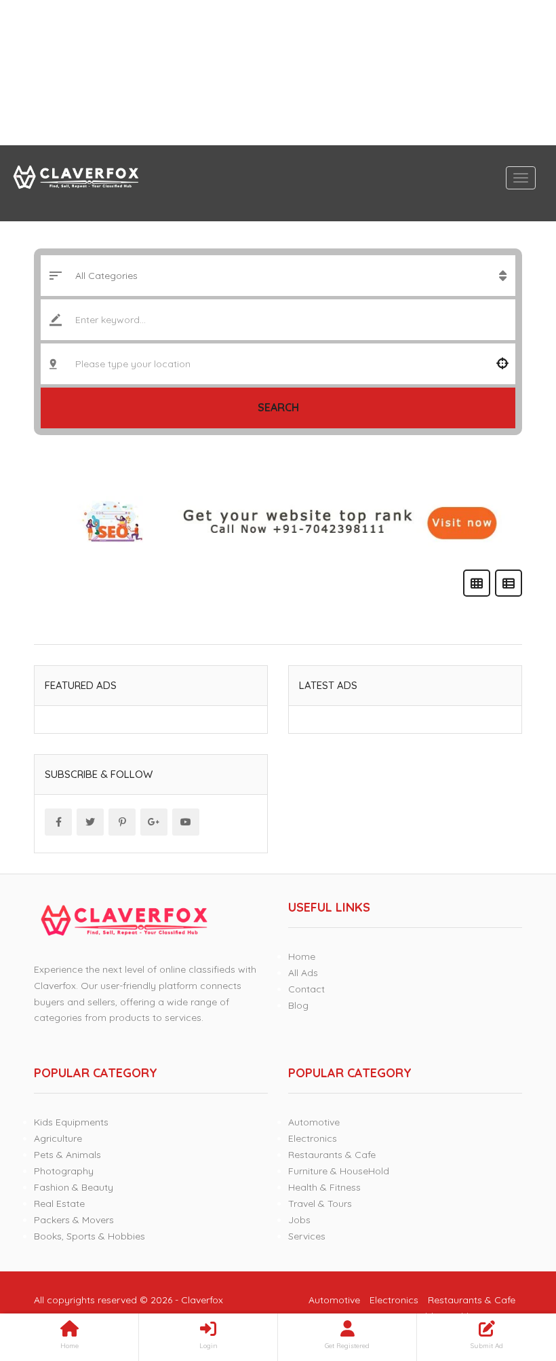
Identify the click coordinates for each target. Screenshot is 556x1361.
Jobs (299, 1220)
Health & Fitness (324, 1187)
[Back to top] (512, 1276)
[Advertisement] (278, 72)
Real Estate (59, 1203)
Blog (298, 1005)
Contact (306, 989)
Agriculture (58, 1138)
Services (306, 1236)
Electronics (312, 1138)
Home (301, 956)
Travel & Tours (320, 1203)
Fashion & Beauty (73, 1187)
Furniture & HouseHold (338, 1171)
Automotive (314, 1122)
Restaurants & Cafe (332, 1155)
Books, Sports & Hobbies (89, 1236)
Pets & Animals (67, 1155)
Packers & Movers (74, 1220)
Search (278, 407)
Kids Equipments (71, 1122)
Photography (64, 1171)
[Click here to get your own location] (502, 363)
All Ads (303, 973)
